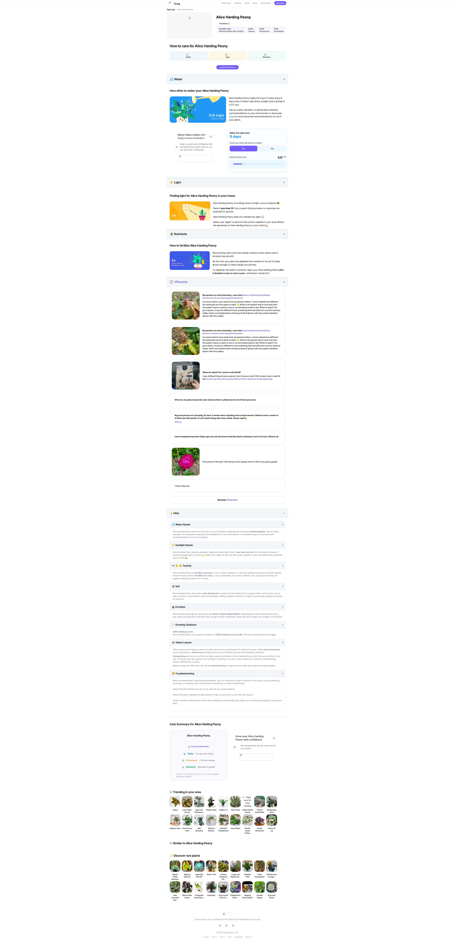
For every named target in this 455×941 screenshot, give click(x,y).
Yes (272, 148)
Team (247, 3)
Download (280, 3)
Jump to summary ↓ (227, 67)
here (273, 634)
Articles (237, 3)
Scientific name (225, 29)
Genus (250, 29)
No (243, 148)
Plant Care (226, 3)
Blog (255, 3)
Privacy (222, 937)
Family (261, 29)
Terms (229, 937)
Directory (248, 937)
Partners (214, 937)
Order (276, 29)
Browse (227, 499)
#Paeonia (181, 282)
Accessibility (238, 937)
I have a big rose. (182, 486)
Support (206, 937)
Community (265, 3)
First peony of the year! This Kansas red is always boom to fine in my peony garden (240, 462)
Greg (231, 116)
